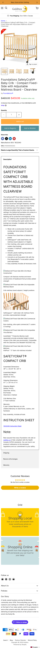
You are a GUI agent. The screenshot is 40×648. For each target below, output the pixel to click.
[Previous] (3, 2)
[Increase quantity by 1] (19, 114)
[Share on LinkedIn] (10, 138)
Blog (11, 640)
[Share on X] (6, 138)
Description (7, 159)
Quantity (4, 110)
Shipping (6, 453)
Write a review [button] (20, 488)
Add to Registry (10, 128)
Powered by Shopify (20, 644)
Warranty (6, 465)
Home (3, 21)
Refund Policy (32, 640)
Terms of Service (20, 640)
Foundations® (8, 93)
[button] (35, 647)
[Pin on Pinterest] (14, 138)
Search (5, 640)
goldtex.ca (7, 440)
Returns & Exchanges (10, 459)
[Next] (37, 2)
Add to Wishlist (30, 128)
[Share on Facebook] (2, 138)
